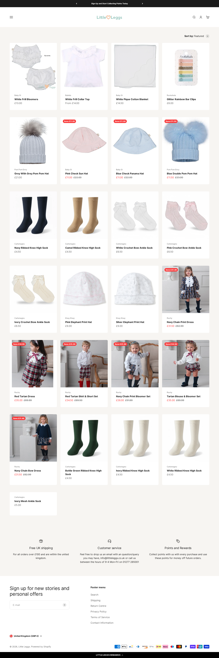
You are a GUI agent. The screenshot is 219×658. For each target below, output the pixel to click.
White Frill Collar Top (77, 99)
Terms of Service (100, 617)
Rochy (169, 318)
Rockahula (171, 95)
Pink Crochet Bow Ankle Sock (184, 247)
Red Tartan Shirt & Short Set (81, 396)
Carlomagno (19, 244)
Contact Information (102, 622)
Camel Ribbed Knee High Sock (82, 247)
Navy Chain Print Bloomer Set (133, 396)
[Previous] (76, 3)
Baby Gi (17, 95)
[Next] (142, 3)
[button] (109, 655)
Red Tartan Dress (24, 396)
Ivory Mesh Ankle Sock (27, 501)
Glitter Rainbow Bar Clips (181, 99)
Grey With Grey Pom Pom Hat (31, 173)
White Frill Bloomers (26, 99)
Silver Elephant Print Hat (130, 322)
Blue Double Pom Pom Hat (182, 173)
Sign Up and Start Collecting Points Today (109, 3)
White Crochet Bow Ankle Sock (134, 247)
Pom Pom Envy (20, 169)
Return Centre (98, 605)
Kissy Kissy (70, 318)
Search (94, 594)
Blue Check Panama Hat (130, 173)
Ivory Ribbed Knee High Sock (133, 470)
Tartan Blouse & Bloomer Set (183, 396)
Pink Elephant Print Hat (78, 322)
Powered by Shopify (41, 646)
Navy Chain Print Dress (180, 322)
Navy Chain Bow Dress (27, 470)
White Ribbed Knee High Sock (184, 470)
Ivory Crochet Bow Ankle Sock (32, 322)
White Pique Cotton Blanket (132, 99)
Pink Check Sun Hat (76, 173)
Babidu (68, 95)
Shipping (95, 600)
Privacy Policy (99, 611)
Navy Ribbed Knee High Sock (31, 247)
